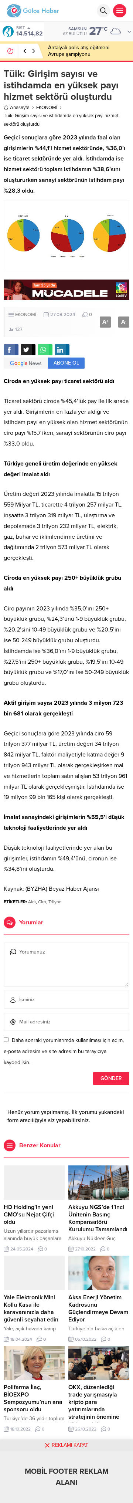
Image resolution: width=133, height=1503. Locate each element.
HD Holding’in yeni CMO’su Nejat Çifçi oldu (29, 1215)
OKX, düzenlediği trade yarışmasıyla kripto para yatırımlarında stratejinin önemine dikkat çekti (93, 1406)
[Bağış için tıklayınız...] (66, 296)
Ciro (42, 901)
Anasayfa (20, 108)
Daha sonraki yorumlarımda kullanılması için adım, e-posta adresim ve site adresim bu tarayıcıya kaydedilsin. (64, 1051)
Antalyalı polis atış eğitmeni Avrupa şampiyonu (78, 50)
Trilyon (55, 901)
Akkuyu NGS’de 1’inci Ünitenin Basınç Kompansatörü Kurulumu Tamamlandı (97, 1218)
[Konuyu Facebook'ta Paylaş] (11, 349)
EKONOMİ (46, 108)
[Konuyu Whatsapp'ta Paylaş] (45, 349)
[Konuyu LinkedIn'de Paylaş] (62, 349)
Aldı (32, 901)
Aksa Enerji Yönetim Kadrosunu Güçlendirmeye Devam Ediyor (98, 1308)
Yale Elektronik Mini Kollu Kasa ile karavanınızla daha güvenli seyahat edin (31, 1308)
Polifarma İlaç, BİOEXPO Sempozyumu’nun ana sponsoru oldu (33, 1398)
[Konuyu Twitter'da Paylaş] (28, 349)
